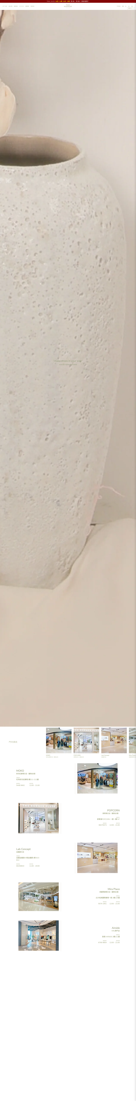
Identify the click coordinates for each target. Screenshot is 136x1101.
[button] (132, 6)
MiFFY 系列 (4, 6)
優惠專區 (27, 6)
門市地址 (118, 6)
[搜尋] (125, 6)
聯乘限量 (16, 6)
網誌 (123, 6)
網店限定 (32, 6)
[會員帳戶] (128, 6)
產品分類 (10, 6)
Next (135, 742)
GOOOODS (21, 6)
